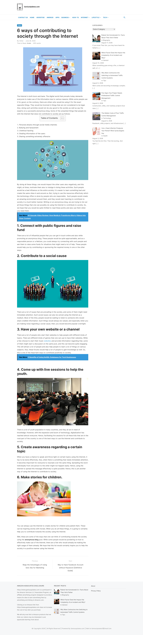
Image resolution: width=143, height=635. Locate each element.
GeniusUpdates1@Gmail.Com (101, 628)
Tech (105, 17)
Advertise (40, 17)
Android (50, 17)
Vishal (21, 41)
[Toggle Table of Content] (61, 118)
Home (32, 17)
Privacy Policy (96, 591)
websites (47, 341)
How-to (75, 17)
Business (65, 17)
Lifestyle (95, 17)
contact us (23, 17)
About (93, 586)
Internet (84, 17)
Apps (57, 17)
